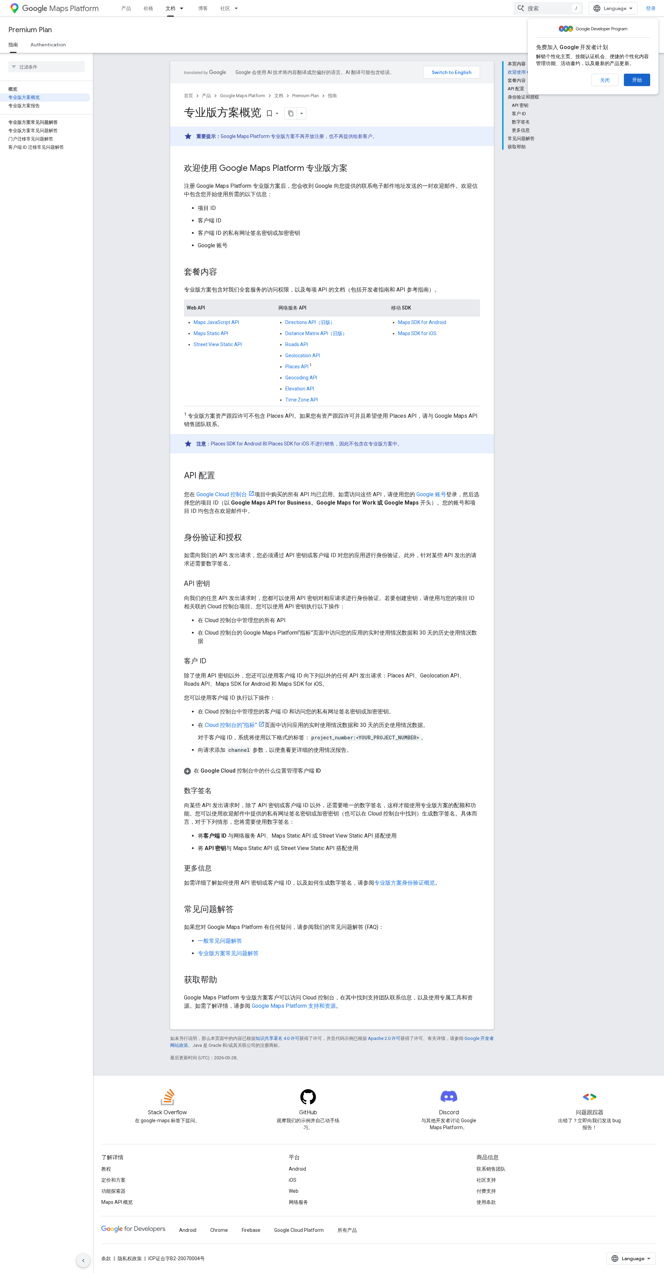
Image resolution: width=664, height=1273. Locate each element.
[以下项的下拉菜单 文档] (183, 8)
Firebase (251, 1230)
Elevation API (299, 388)
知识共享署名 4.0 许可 (277, 1038)
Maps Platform (74, 8)
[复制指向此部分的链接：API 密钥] (217, 584)
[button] (332, 771)
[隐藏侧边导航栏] (83, 1260)
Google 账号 (431, 494)
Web (293, 1191)
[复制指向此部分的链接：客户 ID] (213, 661)
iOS (292, 1180)
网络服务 (298, 1202)
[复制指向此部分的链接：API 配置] (222, 476)
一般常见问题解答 (220, 941)
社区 (225, 8)
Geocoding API (301, 377)
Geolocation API (302, 355)
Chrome (219, 1230)
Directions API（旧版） (310, 322)
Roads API (296, 344)
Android (297, 1169)
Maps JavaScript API (216, 322)
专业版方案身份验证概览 (404, 882)
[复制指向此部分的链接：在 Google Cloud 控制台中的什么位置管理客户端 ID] (328, 771)
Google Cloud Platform (299, 1230)
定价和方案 (113, 1180)
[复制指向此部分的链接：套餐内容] (224, 272)
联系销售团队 (491, 1169)
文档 (170, 8)
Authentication (48, 44)
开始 (637, 80)
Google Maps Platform (242, 95)
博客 (203, 8)
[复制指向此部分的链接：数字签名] (218, 791)
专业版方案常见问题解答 (228, 953)
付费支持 (486, 1191)
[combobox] (548, 8)
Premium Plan (30, 30)
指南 (13, 44)
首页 (188, 95)
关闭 (605, 80)
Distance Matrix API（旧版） (316, 333)
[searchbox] (46, 66)
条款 (106, 1258)
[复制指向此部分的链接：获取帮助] (224, 980)
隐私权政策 (130, 1258)
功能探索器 (113, 1191)
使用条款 (486, 1202)
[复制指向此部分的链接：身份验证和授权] (249, 538)
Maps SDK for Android (422, 322)
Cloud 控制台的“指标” (231, 725)
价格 (148, 8)
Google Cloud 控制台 (221, 494)
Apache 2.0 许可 (384, 1038)
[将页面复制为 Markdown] (291, 113)
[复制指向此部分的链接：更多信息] (218, 869)
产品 (126, 8)
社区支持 (486, 1180)
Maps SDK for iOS (417, 333)
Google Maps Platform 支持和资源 (294, 1006)
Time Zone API (301, 400)
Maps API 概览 (117, 1202)
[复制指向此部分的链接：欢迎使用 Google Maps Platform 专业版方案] (354, 169)
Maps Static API (211, 333)
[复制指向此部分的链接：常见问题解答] (241, 910)
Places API (296, 366)
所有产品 (347, 1230)
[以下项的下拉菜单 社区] (238, 8)
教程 (106, 1169)
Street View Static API (218, 344)
